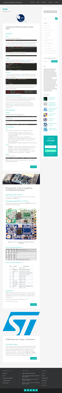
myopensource (46, 79)
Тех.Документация (49, 48)
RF (49, 81)
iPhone (47, 76)
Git (47, 74)
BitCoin (52, 69)
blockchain (46, 71)
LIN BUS (45, 78)
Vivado (48, 85)
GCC (45, 74)
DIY (55, 72)
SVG (51, 83)
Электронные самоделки (50, 52)
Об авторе (56, 2)
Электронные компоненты (50, 50)
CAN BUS (52, 71)
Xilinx (56, 85)
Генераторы (43, 2)
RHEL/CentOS (47, 28)
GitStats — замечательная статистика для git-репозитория (31, 383)
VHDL (45, 85)
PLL (47, 81)
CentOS (49, 72)
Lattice (55, 76)
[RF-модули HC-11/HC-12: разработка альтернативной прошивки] (21, 179)
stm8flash (23, 74)
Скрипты (48, 88)
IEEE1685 (54, 74)
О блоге (37, 2)
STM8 (49, 83)
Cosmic (11, 104)
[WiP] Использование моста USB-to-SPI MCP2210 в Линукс (30, 380)
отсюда (27, 43)
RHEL (51, 81)
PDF (56, 79)
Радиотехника (48, 45)
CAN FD (45, 72)
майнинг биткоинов (47, 90)
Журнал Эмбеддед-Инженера (12, 2)
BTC (49, 71)
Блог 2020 (32, 2)
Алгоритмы (47, 32)
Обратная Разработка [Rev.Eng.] (49, 40)
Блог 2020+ (44, 385)
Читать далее (33, 166)
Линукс (46, 37)
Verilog (54, 83)
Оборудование (45, 378)
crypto (52, 72)
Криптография (48, 35)
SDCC (54, 81)
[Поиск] (56, 19)
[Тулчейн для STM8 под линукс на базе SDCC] (21, 18)
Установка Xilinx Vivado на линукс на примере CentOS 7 (52, 104)
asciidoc (45, 69)
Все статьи (50, 2)
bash (49, 69)
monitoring (50, 78)
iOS (44, 76)
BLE (55, 69)
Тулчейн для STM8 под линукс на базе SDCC (19, 28)
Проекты (43, 375)
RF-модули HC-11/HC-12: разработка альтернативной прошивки (19, 189)
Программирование (49, 43)
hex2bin (25, 60)
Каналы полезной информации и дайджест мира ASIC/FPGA (31, 376)
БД (47, 86)
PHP (44, 81)
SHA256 (45, 83)
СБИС (45, 88)
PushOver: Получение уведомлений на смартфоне (52, 110)
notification (52, 79)
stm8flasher (25, 97)
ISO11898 (51, 76)
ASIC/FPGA (47, 25)
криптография (53, 88)
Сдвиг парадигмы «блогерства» (28, 373)
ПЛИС (53, 86)
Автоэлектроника (48, 30)
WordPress (52, 85)
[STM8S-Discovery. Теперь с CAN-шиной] (21, 324)
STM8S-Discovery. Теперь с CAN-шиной (20, 339)
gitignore (50, 74)
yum (44, 86)
